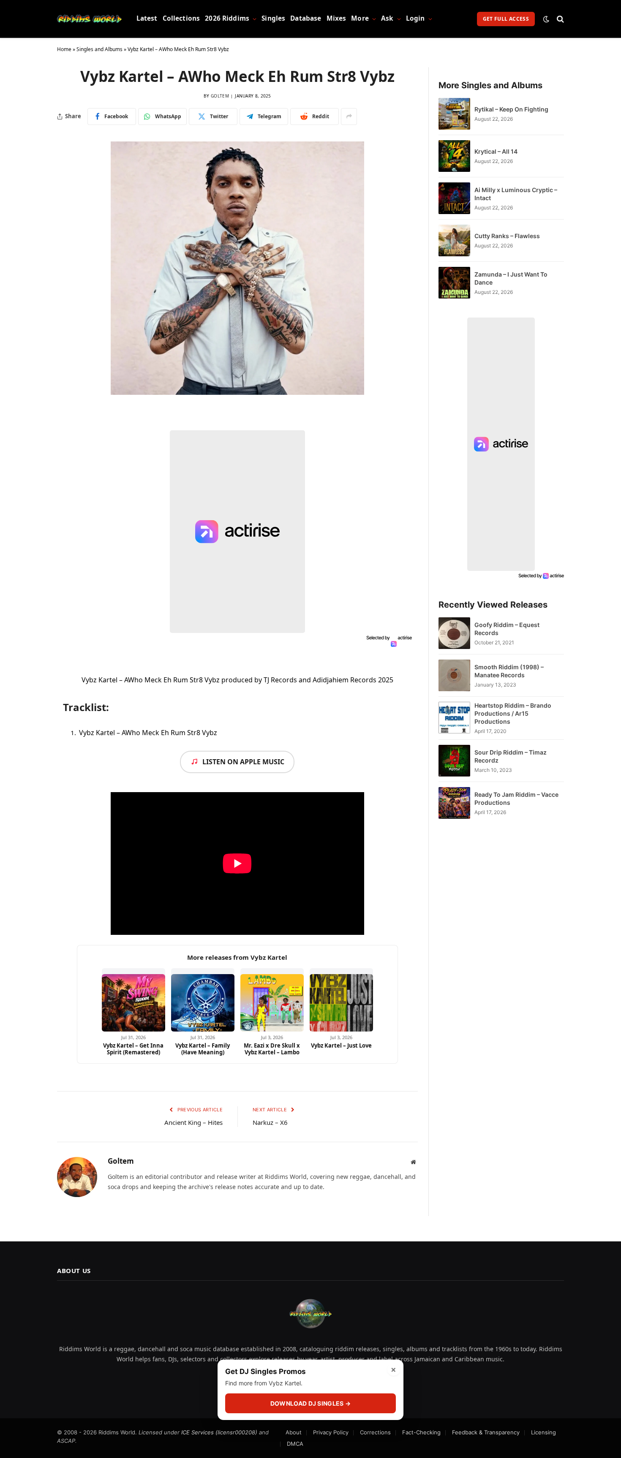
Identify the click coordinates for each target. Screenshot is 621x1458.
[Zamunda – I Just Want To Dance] (454, 283)
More (360, 18)
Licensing (543, 1432)
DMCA (295, 1443)
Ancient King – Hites (193, 1122)
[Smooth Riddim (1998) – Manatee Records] (454, 675)
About (294, 1432)
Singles (273, 18)
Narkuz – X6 (270, 1122)
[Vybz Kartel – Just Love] (341, 1000)
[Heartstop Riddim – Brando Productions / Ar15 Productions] (454, 718)
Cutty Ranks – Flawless (507, 235)
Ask (387, 18)
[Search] (559, 18)
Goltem (220, 96)
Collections (181, 18)
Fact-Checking (421, 1432)
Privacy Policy (331, 1432)
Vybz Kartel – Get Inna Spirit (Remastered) (133, 1049)
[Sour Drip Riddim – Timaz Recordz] (454, 761)
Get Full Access (506, 18)
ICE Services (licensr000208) (219, 1432)
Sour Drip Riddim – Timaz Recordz (510, 756)
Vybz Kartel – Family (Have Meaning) (202, 1049)
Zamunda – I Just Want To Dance (510, 278)
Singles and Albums (99, 49)
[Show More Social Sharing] (349, 116)
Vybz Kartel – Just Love (341, 1045)
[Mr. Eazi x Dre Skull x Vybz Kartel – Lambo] (272, 1000)
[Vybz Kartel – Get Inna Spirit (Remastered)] (133, 1000)
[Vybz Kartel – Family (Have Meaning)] (202, 1000)
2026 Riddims (227, 18)
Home (64, 49)
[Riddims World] (89, 19)
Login (415, 18)
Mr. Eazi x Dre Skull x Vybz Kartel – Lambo (272, 1049)
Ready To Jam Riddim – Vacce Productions (516, 798)
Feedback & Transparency (486, 1432)
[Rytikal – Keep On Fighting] (454, 114)
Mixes (336, 18)
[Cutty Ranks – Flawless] (454, 240)
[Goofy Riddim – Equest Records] (454, 633)
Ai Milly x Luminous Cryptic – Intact (515, 193)
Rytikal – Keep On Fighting (511, 109)
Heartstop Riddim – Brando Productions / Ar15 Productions (512, 713)
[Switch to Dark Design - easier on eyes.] (546, 19)
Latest (147, 18)
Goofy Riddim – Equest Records (506, 628)
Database (305, 18)
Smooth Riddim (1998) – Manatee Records (509, 671)
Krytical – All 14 (496, 151)
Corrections (375, 1432)
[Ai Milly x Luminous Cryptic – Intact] (454, 198)
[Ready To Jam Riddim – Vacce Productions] (454, 803)
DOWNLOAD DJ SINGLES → (310, 1403)
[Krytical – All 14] (454, 156)
